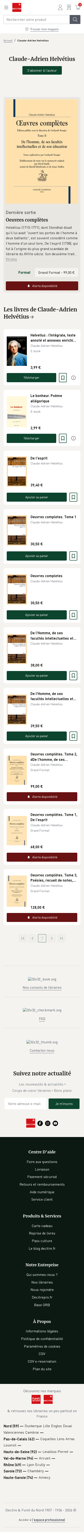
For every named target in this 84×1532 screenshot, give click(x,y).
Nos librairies (42, 1282)
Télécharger (31, 377)
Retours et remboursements (42, 1184)
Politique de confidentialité (42, 1338)
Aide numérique (42, 1192)
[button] (42, 241)
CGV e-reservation (42, 1361)
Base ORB (42, 1305)
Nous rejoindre (42, 1289)
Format (24, 272)
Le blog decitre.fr (42, 1248)
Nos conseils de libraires (42, 987)
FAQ (42, 1018)
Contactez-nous (42, 1050)
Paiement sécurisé (42, 1176)
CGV (42, 1353)
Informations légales (42, 1331)
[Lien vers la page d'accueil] (16, 7)
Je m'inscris (64, 1104)
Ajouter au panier (36, 497)
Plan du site (42, 1369)
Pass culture (42, 1241)
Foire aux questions (42, 1161)
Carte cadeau (42, 1225)
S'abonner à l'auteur (42, 70)
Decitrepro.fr (42, 1297)
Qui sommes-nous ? (42, 1274)
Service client (42, 1199)
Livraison (42, 1169)
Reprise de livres (42, 1233)
